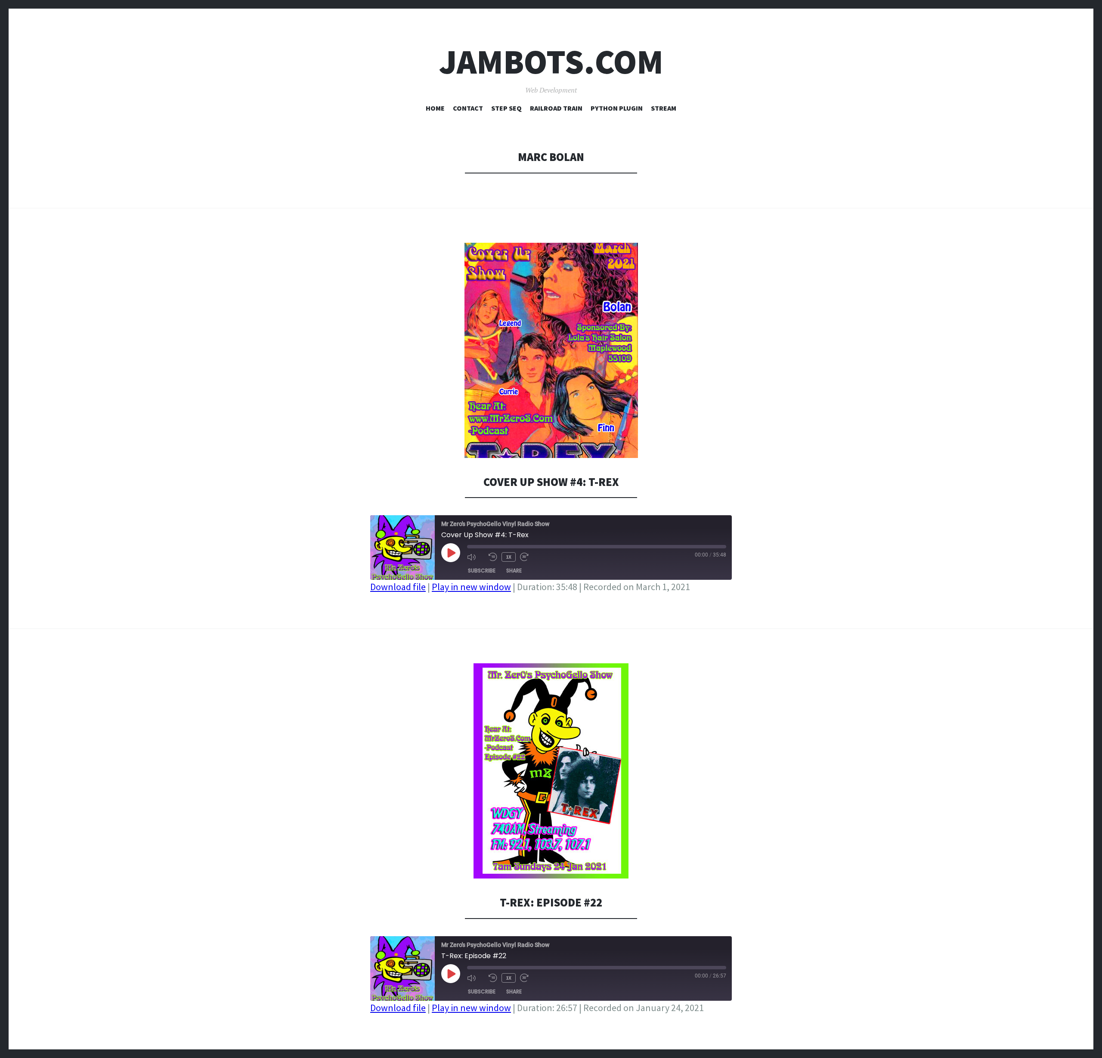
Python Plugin (617, 108)
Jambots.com (551, 61)
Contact (468, 108)
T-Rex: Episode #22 (551, 902)
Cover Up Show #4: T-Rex (551, 482)
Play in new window (471, 587)
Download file (398, 587)
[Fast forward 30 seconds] (528, 557)
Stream (663, 108)
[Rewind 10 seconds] (493, 557)
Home (435, 108)
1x (508, 557)
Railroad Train (556, 108)
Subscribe (481, 570)
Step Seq (506, 108)
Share (514, 570)
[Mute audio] (475, 557)
